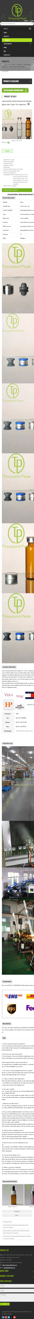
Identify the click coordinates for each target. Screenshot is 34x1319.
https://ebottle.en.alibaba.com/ (24, 731)
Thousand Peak (7, 1222)
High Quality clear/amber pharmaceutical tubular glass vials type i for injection (16, 1232)
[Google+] (6, 1317)
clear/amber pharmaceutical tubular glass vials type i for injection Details (17, 1237)
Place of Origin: (7, 171)
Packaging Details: (8, 174)
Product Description (10, 190)
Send (4, 1304)
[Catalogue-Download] (15, 90)
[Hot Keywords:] (32, 23)
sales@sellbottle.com (9, 1268)
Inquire (7, 151)
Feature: (5, 161)
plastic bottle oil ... (13, 1206)
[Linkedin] (9, 1317)
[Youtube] (14, 1317)
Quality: (5, 167)
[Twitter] (11, 1317)
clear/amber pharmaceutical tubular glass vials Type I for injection (15, 1226)
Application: (6, 159)
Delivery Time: (7, 186)
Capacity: (5, 165)
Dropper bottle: (7, 169)
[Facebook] (3, 1317)
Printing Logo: (7, 163)
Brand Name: (6, 173)
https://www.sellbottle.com (10, 1265)
